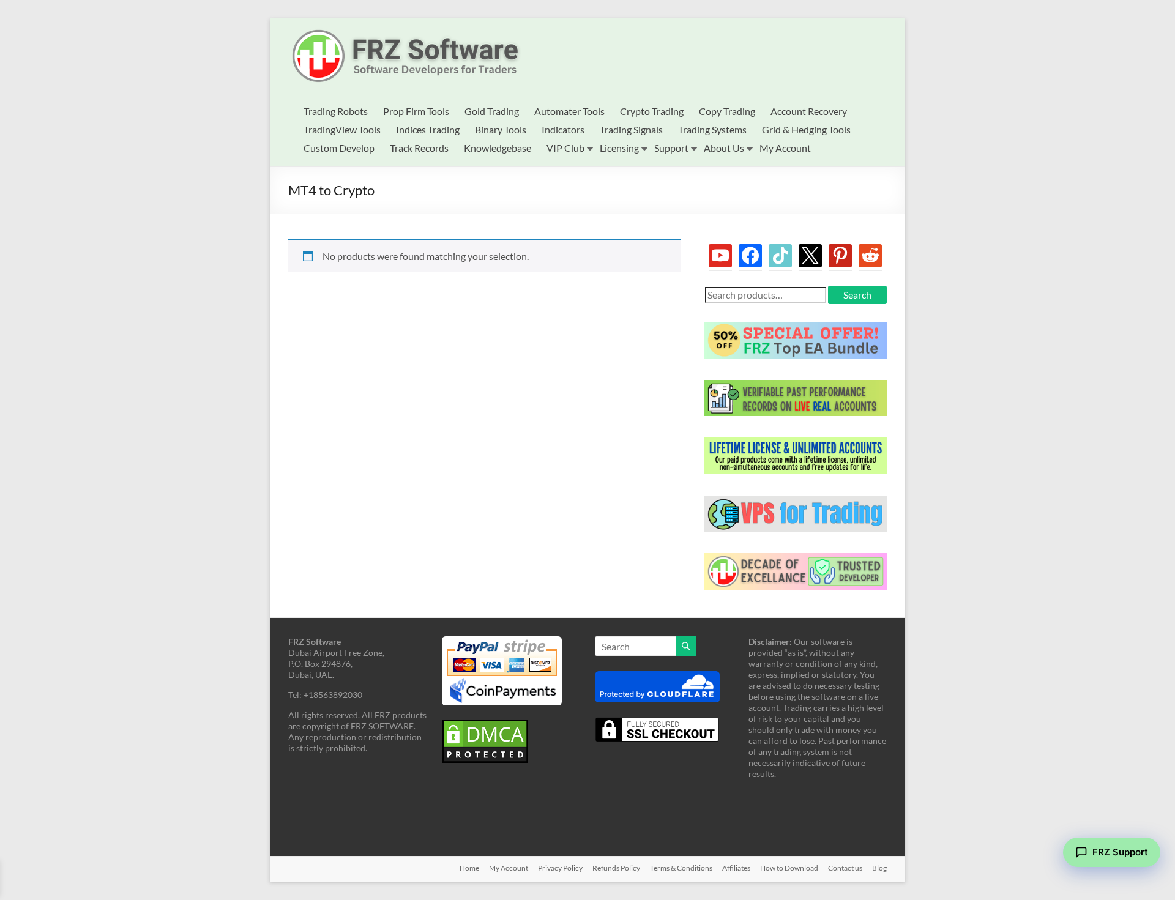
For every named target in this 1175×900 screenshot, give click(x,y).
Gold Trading (491, 111)
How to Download (789, 867)
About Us (724, 148)
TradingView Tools (342, 129)
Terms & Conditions (681, 867)
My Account (785, 148)
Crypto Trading (652, 111)
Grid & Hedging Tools (806, 129)
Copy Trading (727, 111)
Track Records (419, 148)
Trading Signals (631, 129)
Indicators (563, 129)
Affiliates (736, 867)
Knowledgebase (497, 148)
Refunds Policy (616, 867)
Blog (879, 867)
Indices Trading (428, 129)
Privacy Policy (560, 867)
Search (857, 294)
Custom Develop (339, 148)
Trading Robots (336, 111)
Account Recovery (808, 111)
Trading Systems (712, 129)
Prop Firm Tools (416, 111)
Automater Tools (569, 111)
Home (469, 867)
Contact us (845, 867)
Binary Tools (500, 129)
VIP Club (565, 148)
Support (671, 148)
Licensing (619, 148)
